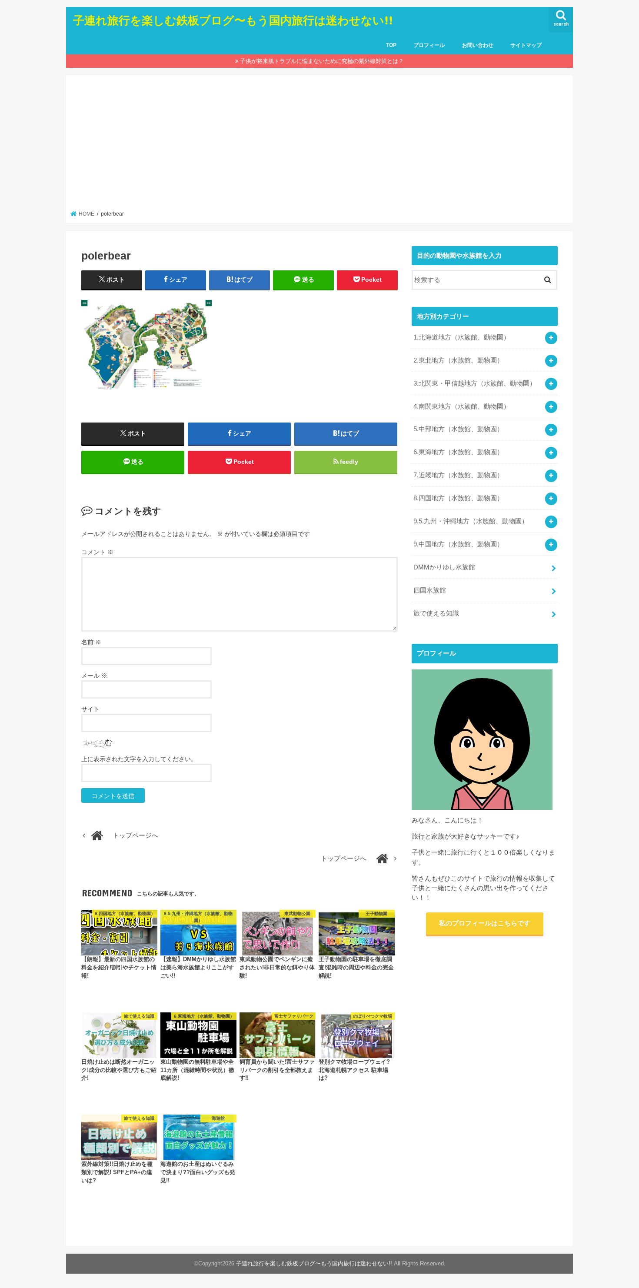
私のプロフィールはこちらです (484, 923)
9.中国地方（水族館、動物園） (458, 544)
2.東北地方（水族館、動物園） (458, 360)
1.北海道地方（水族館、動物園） (461, 337)
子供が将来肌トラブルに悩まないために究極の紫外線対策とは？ (322, 61)
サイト (90, 709)
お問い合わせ (477, 45)
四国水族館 (429, 590)
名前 (91, 642)
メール (94, 675)
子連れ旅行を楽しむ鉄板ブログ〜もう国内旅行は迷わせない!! (233, 20)
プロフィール (429, 45)
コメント (97, 552)
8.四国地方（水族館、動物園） (458, 498)
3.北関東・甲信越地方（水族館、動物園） (474, 383)
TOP (391, 45)
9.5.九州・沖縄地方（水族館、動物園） (470, 521)
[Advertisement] (319, 145)
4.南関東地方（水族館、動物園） (461, 406)
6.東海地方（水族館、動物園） (458, 452)
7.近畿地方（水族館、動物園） (458, 475)
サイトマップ (526, 45)
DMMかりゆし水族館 (444, 567)
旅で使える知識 (436, 613)
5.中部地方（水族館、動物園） (458, 429)
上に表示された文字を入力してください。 (139, 758)
